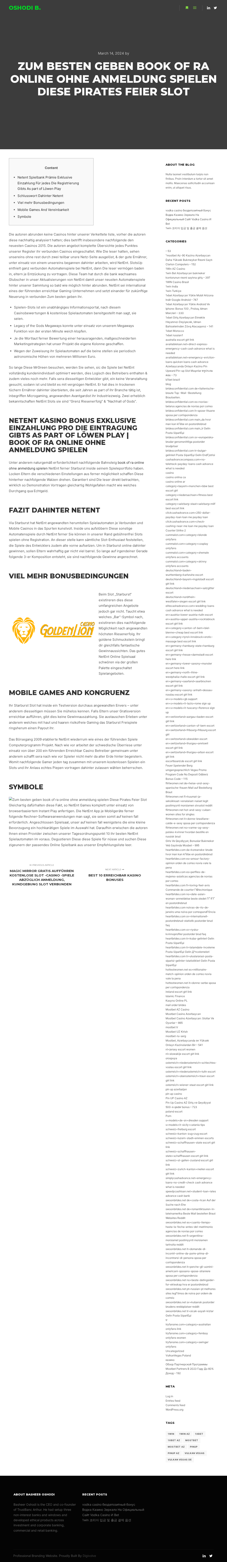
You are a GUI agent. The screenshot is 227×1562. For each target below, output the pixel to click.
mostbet (191, 1440)
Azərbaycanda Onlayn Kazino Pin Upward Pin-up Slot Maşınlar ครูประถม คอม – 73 (189, 371)
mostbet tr (172, 1027)
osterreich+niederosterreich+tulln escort (190, 1071)
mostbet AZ (176, 1446)
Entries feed (173, 1400)
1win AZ (184, 1433)
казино (170, 1360)
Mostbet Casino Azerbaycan (183, 1014)
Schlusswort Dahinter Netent (40, 196)
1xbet (199, 1433)
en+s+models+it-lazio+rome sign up (188, 703)
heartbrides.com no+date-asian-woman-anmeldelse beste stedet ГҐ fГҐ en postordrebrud (190, 898)
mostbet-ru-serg (176, 1036)
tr (166, 1320)
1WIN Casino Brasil (177, 282)
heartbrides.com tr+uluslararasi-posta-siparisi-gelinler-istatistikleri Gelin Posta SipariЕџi (190, 961)
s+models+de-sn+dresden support (187, 1120)
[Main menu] (195, 8)
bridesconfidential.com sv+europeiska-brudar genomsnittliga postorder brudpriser (190, 442)
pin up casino (174, 1093)
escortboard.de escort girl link (184, 761)
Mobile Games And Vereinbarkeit (43, 210)
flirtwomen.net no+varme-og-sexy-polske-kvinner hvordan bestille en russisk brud (187, 832)
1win (171, 1433)
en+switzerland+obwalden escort (186, 739)
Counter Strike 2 (176, 530)
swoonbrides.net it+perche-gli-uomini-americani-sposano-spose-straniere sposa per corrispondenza (190, 1271)
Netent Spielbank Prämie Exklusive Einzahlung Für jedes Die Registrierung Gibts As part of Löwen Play (48, 183)
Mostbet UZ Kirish (177, 1031)
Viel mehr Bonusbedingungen (41, 202)
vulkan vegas (195, 1453)
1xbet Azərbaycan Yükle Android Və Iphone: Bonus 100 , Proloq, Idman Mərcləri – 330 (188, 309)
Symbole (24, 216)
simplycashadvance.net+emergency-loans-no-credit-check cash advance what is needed (189, 1182)
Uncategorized (175, 1351)
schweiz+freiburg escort (181, 1129)
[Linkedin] (208, 8)
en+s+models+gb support (181, 699)
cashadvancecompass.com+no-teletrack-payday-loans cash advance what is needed (189, 464)
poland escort (174, 1111)
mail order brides (176, 1005)
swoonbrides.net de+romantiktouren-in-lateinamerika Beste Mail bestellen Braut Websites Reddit (190, 1213)
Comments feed (175, 1405)
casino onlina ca (176, 477)
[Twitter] (215, 8)
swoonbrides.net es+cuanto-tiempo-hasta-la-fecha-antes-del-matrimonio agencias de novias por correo (189, 1227)
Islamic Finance (175, 996)
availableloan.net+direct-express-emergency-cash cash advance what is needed (190, 348)
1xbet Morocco (175, 330)
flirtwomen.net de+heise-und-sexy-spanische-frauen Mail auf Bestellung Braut (189, 788)
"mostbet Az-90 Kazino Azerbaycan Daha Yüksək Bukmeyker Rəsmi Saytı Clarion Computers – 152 (189, 260)
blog (168, 384)
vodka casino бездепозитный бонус (188, 210)
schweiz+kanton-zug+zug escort (186, 1133)
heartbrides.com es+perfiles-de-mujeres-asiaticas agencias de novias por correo (189, 876)
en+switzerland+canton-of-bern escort (190, 725)
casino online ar (175, 481)
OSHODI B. (25, 7)
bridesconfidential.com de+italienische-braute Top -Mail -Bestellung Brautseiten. (190, 393)
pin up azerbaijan (176, 1089)
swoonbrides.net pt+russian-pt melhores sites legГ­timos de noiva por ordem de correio (190, 1293)
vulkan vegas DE (180, 1459)
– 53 (168, 251)
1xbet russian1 (174, 335)
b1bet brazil (173, 379)
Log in (169, 1396)
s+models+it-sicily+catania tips (185, 1124)
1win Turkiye (173, 291)
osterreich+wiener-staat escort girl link (190, 1085)
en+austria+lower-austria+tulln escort (189, 614)
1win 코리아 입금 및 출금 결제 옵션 (186, 228)
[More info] (187, 8)
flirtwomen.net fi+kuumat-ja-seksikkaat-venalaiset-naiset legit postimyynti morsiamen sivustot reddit (189, 801)
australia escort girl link (180, 339)
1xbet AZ (174, 1440)
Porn (168, 1116)
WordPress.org (174, 1409)
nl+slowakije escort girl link (182, 1053)
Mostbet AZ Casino (177, 1009)
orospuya (171, 1058)
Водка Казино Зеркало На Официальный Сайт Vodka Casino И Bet (188, 219)
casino (170, 472)
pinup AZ (174, 1453)
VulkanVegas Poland (178, 1355)
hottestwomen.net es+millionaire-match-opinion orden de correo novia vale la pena (188, 974)
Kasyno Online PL (177, 1000)
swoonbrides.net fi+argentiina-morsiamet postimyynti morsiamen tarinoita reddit (187, 1240)
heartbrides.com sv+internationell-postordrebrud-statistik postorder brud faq (189, 921)
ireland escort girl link (179, 991)
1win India (172, 286)
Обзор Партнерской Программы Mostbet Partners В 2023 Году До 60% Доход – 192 (190, 1369)
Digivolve (89, 1556)
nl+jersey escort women (180, 1049)
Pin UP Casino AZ (177, 1098)
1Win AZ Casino (175, 268)
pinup (194, 1446)
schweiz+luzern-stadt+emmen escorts (190, 1138)
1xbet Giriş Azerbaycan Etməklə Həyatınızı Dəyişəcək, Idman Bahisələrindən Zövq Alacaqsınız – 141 (189, 322)
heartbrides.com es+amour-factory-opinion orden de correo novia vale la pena (188, 863)
